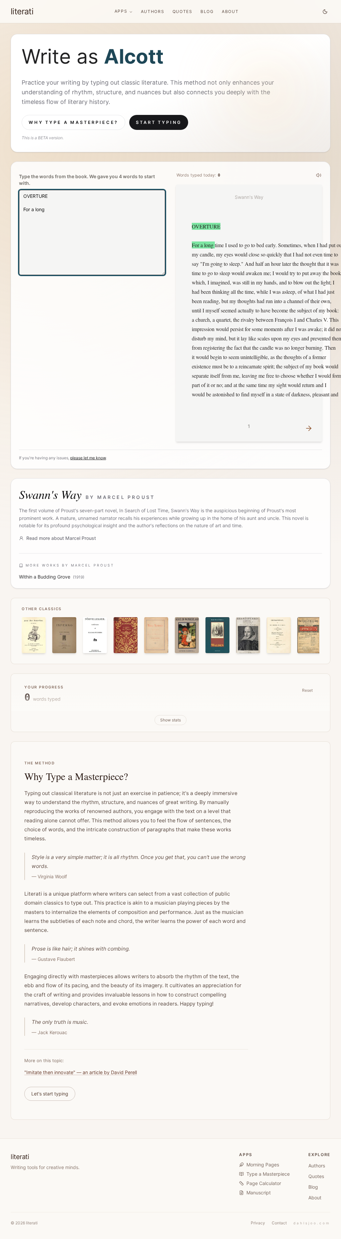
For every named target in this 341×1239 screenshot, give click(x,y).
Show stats (170, 719)
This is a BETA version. (43, 137)
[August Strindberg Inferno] (64, 635)
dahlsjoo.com (311, 1223)
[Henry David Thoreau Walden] (217, 635)
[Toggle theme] (325, 11)
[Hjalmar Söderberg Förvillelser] (95, 635)
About (230, 11)
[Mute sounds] (318, 175)
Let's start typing (49, 1093)
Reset (307, 690)
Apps (121, 11)
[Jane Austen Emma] (126, 635)
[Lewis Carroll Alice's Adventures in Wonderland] (187, 635)
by (120, 497)
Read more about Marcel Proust (61, 538)
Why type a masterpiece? (73, 122)
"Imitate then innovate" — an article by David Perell (80, 1072)
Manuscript (258, 1192)
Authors (153, 11)
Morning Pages (262, 1164)
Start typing (158, 122)
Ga (120, 56)
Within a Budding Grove (44, 577)
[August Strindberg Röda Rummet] (156, 635)
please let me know (88, 457)
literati (22, 11)
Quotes (182, 11)
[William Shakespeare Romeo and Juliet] (248, 635)
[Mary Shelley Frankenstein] (279, 635)
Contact (279, 1222)
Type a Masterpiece (268, 1174)
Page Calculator (263, 1183)
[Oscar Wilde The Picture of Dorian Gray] (309, 635)
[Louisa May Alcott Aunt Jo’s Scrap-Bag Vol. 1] (34, 635)
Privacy (258, 1222)
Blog (207, 11)
